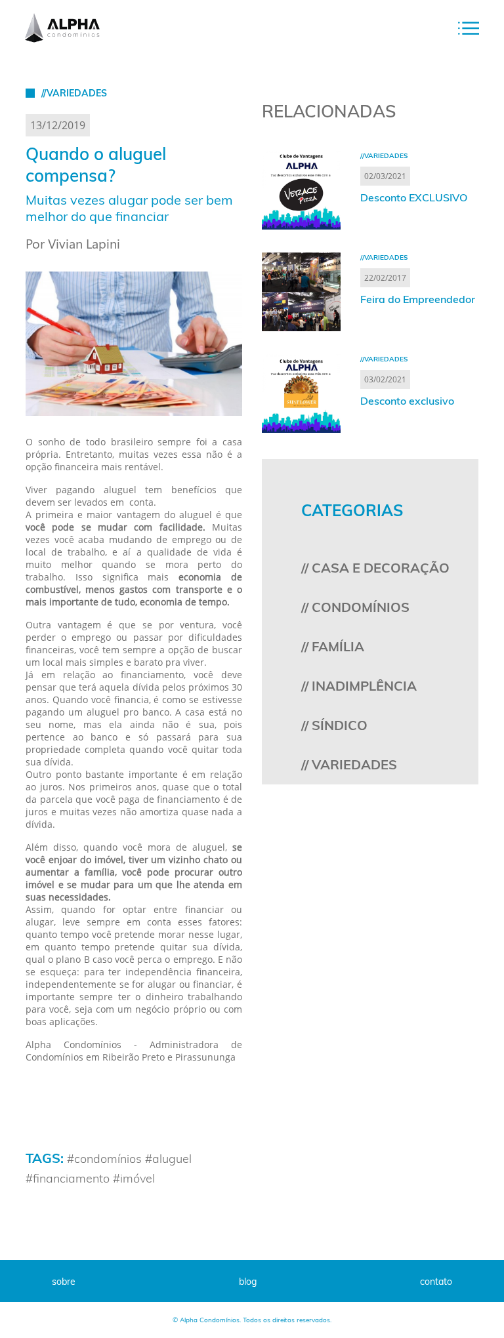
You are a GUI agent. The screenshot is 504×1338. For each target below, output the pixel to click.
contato (436, 1281)
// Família (332, 646)
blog (248, 1281)
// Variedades (349, 764)
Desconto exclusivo (407, 400)
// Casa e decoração (375, 567)
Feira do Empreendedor (417, 299)
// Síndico (334, 725)
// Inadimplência (359, 686)
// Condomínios (355, 607)
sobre (63, 1281)
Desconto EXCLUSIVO (413, 197)
